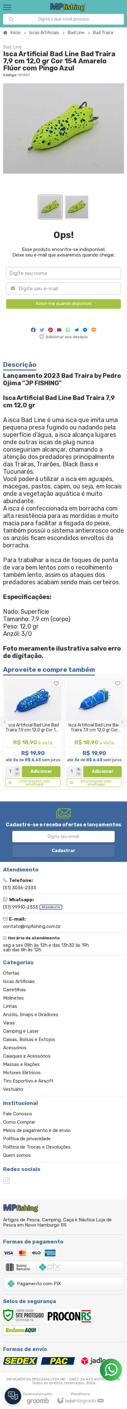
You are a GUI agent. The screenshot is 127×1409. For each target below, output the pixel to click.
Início (15, 32)
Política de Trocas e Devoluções (37, 1147)
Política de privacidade (27, 1138)
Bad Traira (103, 32)
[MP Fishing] (67, 7)
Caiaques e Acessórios (27, 1056)
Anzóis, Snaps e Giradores (30, 1014)
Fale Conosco (17, 1114)
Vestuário (13, 1089)
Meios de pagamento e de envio (37, 1130)
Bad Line (76, 32)
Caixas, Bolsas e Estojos (29, 1039)
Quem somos (17, 1155)
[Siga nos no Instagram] (6, 1180)
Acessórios (15, 1048)
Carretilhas (14, 989)
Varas (9, 1023)
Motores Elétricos (22, 1072)
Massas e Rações (21, 1064)
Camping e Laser (21, 1031)
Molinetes (13, 998)
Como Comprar (19, 1122)
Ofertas (11, 973)
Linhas (10, 1006)
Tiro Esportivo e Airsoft (28, 1081)
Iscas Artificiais (44, 32)
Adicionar (41, 771)
